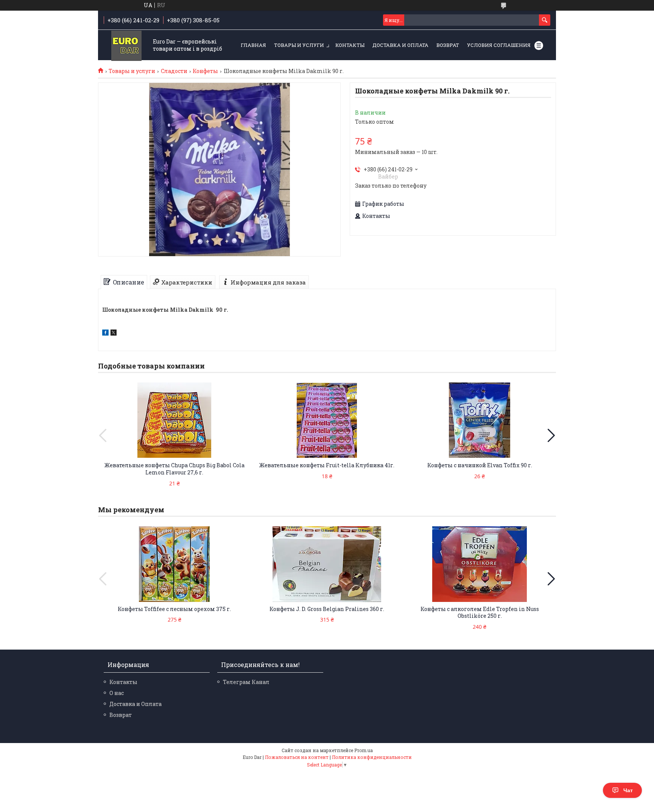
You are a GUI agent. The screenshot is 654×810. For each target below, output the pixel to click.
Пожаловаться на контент (297, 757)
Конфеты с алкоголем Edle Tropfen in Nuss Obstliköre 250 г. (479, 612)
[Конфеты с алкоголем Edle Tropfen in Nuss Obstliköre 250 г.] (479, 564)
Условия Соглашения (499, 45)
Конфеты (205, 71)
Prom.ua (363, 750)
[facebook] (105, 333)
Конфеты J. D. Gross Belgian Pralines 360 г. (326, 609)
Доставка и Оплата (400, 45)
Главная (253, 45)
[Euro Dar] (126, 45)
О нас (116, 693)
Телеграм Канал (246, 682)
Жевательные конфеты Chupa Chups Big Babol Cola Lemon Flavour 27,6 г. (174, 469)
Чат (628, 790)
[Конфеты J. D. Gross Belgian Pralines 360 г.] (327, 564)
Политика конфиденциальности (372, 757)
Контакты (349, 45)
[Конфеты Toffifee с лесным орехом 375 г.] (174, 564)
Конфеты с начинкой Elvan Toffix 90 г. (479, 465)
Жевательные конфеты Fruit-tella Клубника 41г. (326, 465)
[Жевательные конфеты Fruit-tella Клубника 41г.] (327, 420)
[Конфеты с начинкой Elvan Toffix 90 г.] (479, 420)
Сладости (174, 71)
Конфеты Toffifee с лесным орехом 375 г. (174, 609)
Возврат (447, 45)
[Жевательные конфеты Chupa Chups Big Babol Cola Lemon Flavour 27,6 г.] (174, 420)
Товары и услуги (299, 45)
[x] (114, 333)
